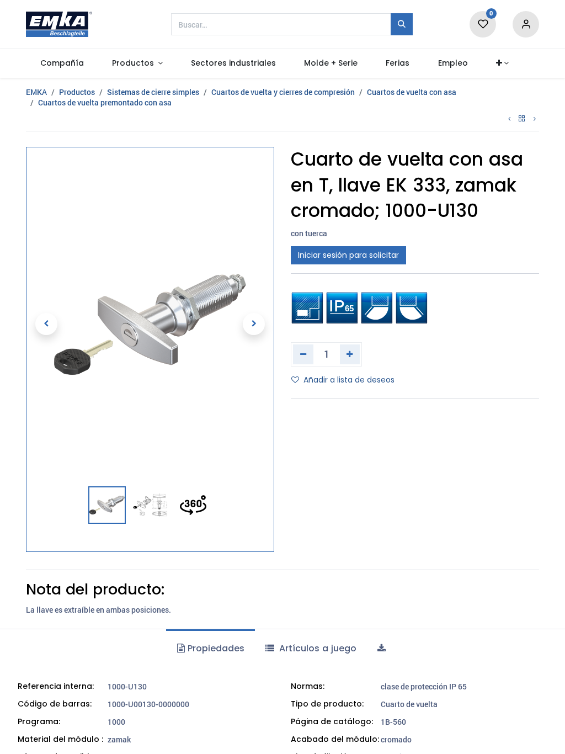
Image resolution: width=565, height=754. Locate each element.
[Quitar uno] (303, 354)
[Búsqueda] (402, 24)
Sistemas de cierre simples (153, 92)
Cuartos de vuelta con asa (411, 92)
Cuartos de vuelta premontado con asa (105, 102)
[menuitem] (62, 63)
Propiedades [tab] (214, 648)
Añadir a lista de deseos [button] (349, 379)
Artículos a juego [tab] (316, 648)
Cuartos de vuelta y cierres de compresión (283, 92)
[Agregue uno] (350, 354)
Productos (77, 92)
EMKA (36, 92)
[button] (502, 63)
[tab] (382, 648)
